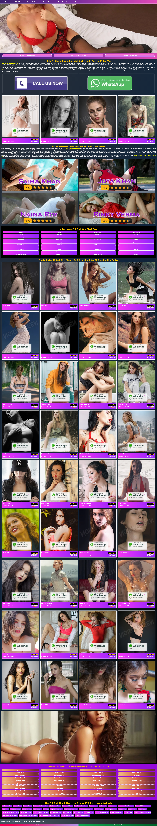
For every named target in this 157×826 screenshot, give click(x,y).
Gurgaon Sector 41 (20, 785)
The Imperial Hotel (55, 805)
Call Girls (17, 1)
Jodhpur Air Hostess (130, 55)
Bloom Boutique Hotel (68, 815)
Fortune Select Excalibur (82, 815)
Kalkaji (136, 254)
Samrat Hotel (17, 805)
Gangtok (20, 232)
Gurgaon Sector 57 (136, 790)
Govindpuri (98, 242)
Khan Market (136, 237)
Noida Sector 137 (59, 783)
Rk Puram (136, 796)
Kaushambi (21, 249)
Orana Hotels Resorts (116, 812)
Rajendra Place (136, 242)
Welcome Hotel (132, 809)
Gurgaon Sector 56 (98, 772)
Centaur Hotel (142, 809)
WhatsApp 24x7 (118, 824)
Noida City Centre (137, 780)
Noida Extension (63, 1)
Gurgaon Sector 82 (20, 796)
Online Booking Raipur (78, 55)
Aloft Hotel (6, 809)
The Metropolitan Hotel (80, 805)
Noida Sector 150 (59, 796)
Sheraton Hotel (128, 812)
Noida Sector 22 (97, 790)
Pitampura (59, 252)
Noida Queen (40, 821)
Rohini (59, 249)
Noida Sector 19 (136, 772)
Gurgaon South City (97, 780)
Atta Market (136, 232)
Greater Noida (47, 1)
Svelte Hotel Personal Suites (143, 812)
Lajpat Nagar (97, 239)
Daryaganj (98, 234)
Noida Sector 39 (59, 788)
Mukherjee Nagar (97, 247)
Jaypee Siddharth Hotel (101, 812)
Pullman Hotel (112, 805)
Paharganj (59, 244)
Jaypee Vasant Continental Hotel (28, 815)
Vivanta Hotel (122, 809)
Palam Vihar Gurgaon (98, 788)
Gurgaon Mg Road (98, 777)
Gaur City (136, 234)
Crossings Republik (21, 254)
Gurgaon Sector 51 (59, 780)
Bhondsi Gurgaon (20, 780)
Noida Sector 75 (59, 790)
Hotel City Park (89, 812)
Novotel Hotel (37, 809)
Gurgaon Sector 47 (59, 777)
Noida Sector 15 (136, 783)
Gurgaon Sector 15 (20, 788)
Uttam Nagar (136, 252)
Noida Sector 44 (59, 785)
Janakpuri (136, 249)
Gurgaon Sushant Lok (98, 775)
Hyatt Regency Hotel (111, 809)
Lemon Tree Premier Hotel (126, 805)
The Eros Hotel (67, 812)
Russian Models (32, 1)
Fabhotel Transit (98, 809)
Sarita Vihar (97, 249)
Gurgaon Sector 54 (98, 770)
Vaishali (21, 242)
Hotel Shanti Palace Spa (71, 809)
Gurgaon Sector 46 (59, 775)
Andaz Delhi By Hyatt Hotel (142, 805)
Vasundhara (21, 252)
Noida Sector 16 (136, 785)
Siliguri (21, 234)
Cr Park (136, 244)
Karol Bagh (59, 239)
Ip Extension (20, 247)
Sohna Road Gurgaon (98, 785)
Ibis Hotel (46, 809)
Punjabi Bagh (59, 232)
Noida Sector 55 (97, 793)
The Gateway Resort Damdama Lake (49, 815)
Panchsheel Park (136, 793)
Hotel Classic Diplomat (86, 809)
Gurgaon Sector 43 (20, 775)
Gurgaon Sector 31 (59, 772)
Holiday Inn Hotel (27, 809)
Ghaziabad (78, 1)
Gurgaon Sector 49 (20, 777)
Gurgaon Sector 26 (20, 770)
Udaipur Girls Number (27, 55)
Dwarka (59, 237)
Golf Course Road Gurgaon (98, 783)
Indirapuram (20, 244)
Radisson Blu (103, 805)
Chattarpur (59, 254)
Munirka (136, 239)
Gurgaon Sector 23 (59, 770)
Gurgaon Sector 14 (20, 783)
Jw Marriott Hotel (15, 809)
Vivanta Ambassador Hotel (10, 815)
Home (6, 1)
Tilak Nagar (136, 247)
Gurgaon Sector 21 (20, 790)
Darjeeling (21, 237)
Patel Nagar (97, 244)
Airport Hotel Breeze (56, 809)
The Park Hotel (93, 805)
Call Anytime (39, 824)
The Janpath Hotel (67, 805)
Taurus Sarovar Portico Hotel (11, 812)
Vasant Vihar (97, 232)
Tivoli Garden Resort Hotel (40, 812)
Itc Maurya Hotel (7, 805)
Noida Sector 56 (97, 796)
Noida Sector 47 (136, 770)
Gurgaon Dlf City (20, 772)
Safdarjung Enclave (97, 252)
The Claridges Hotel (55, 812)
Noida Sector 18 (136, 788)
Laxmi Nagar (59, 242)
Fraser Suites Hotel (26, 812)
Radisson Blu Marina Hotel (40, 805)
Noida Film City (98, 254)
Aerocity (59, 234)
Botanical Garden (136, 777)
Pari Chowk (137, 775)
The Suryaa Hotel (78, 812)
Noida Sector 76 (59, 793)
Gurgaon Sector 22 (20, 793)
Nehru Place (59, 247)
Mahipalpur (21, 239)
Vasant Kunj (97, 237)
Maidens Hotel (27, 805)
